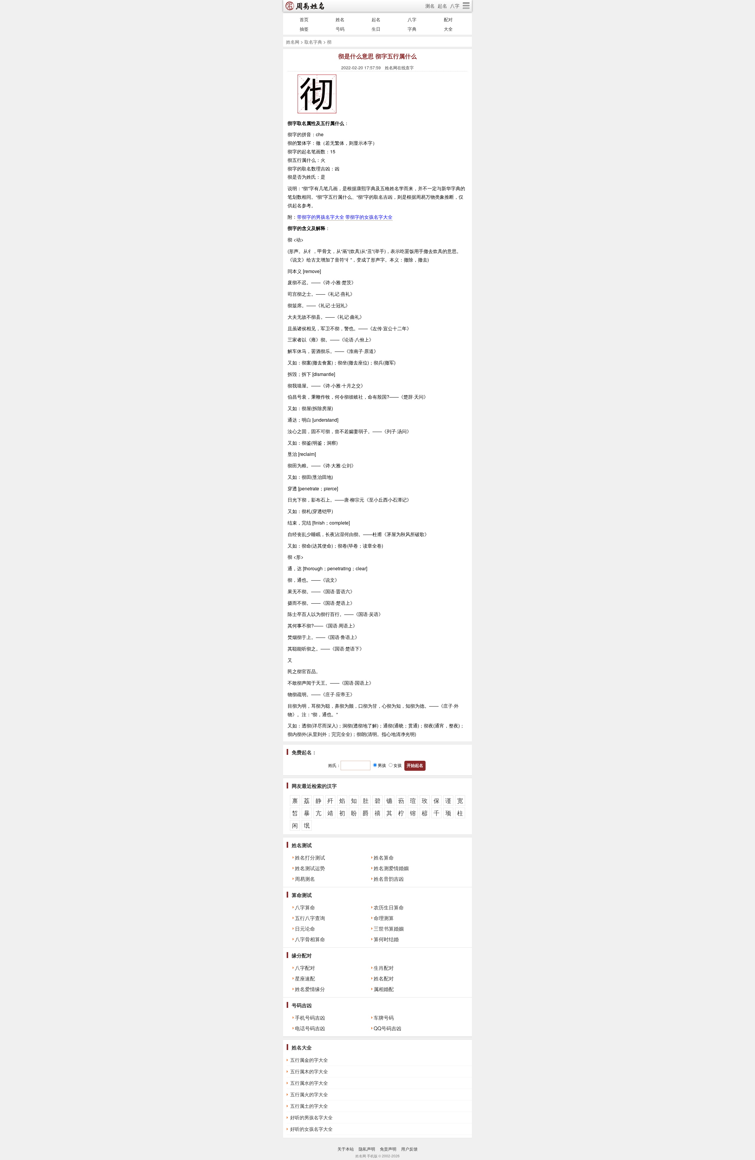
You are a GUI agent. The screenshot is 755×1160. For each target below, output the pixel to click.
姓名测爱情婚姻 (391, 868)
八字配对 (305, 967)
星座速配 (305, 978)
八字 (454, 5)
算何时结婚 (386, 939)
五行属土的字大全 (309, 1106)
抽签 (304, 29)
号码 (340, 29)
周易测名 (305, 878)
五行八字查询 (310, 917)
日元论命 (305, 928)
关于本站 (345, 1149)
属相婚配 (384, 989)
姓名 (340, 19)
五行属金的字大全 (309, 1060)
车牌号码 (384, 1017)
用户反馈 (409, 1149)
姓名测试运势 (310, 868)
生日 (376, 29)
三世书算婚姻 (389, 928)
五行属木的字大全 (309, 1071)
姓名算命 (384, 857)
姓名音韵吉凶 (389, 878)
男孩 (382, 765)
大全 (448, 29)
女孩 (397, 765)
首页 (304, 19)
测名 (430, 5)
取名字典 (313, 42)
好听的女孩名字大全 (311, 1129)
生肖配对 (384, 967)
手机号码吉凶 (310, 1017)
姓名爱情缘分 (310, 989)
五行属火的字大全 (309, 1094)
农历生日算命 (389, 907)
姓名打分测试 (310, 857)
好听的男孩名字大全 (311, 1117)
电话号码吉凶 (310, 1028)
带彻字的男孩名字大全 (320, 216)
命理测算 (384, 917)
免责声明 (388, 1149)
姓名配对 (384, 978)
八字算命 (305, 907)
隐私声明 (367, 1149)
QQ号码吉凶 (387, 1028)
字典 (412, 29)
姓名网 (292, 42)
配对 (448, 19)
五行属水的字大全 (309, 1083)
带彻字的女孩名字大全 (369, 216)
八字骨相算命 (310, 939)
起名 (442, 5)
